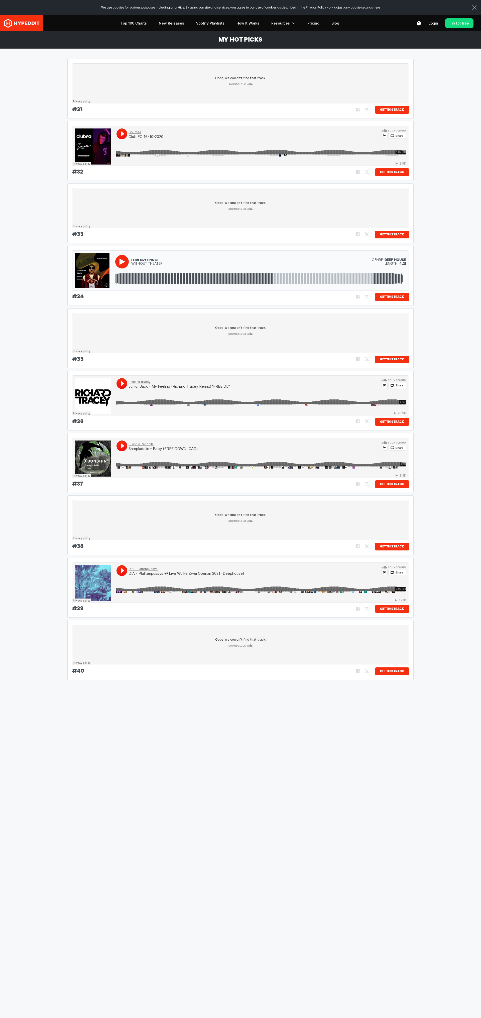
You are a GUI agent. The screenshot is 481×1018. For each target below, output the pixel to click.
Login (433, 23)
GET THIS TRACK (392, 109)
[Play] (122, 261)
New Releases (171, 23)
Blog (335, 23)
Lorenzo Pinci (144, 260)
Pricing (313, 23)
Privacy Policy (316, 7)
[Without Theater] (92, 270)
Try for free (459, 23)
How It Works (247, 23)
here (377, 7)
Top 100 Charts (134, 23)
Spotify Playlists (210, 23)
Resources (280, 23)
